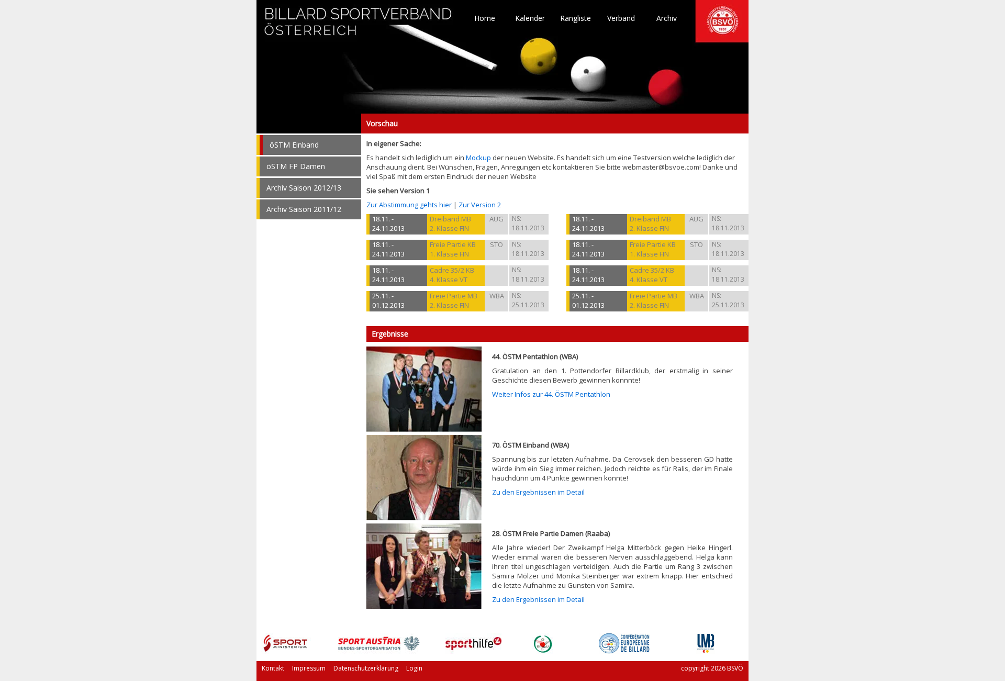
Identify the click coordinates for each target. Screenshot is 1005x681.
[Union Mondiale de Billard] (705, 651)
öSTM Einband (294, 145)
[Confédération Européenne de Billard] (624, 651)
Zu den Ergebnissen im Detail (538, 492)
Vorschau (308, 123)
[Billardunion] (542, 651)
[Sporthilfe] (473, 651)
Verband (621, 18)
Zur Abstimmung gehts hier (409, 204)
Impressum (309, 668)
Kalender (530, 18)
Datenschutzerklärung (365, 668)
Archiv (666, 18)
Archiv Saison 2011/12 (303, 209)
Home (484, 18)
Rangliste (575, 18)
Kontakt (273, 668)
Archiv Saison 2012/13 (303, 188)
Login (414, 668)
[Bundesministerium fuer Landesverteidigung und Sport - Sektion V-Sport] (285, 651)
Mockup (478, 157)
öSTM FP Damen (295, 166)
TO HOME (358, 26)
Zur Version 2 (480, 204)
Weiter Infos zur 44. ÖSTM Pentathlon (551, 394)
